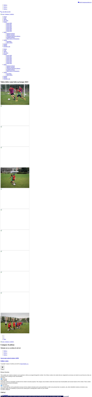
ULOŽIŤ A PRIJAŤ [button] (5, 389)
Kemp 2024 (9, 28)
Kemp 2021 (9, 24)
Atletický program (10, 34)
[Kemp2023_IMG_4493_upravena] (15, 187)
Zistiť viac (58, 396)
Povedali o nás (6, 46)
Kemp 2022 (9, 25)
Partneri (5, 45)
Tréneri (5, 19)
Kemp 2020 (9, 23)
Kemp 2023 (9, 27)
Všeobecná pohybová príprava (13, 36)
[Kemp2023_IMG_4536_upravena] (15, 208)
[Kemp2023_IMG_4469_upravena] (15, 104)
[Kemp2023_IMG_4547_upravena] (15, 249)
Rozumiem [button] (65, 396)
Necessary (4, 379)
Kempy (5, 22)
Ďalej (4, 339)
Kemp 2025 (9, 29)
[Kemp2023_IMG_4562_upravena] (15, 291)
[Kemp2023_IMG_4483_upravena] (15, 146)
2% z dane (5, 20)
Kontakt (5, 44)
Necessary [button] (3, 377)
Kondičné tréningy (10, 37)
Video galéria (9, 42)
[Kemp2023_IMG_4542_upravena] (15, 229)
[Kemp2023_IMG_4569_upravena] (15, 312)
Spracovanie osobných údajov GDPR (10, 358)
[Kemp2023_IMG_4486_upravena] (15, 166)
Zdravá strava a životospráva (12, 38)
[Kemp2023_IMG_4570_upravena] (15, 333)
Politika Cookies (4, 361)
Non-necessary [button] (4, 384)
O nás (4, 18)
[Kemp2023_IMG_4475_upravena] (15, 125)
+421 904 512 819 (6, 11)
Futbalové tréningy (10, 33)
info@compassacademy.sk (85, 2)
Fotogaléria (8, 41)
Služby (5, 32)
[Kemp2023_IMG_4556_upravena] (15, 270)
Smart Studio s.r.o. (24, 363)
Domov (5, 16)
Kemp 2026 (9, 31)
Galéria (5, 40)
